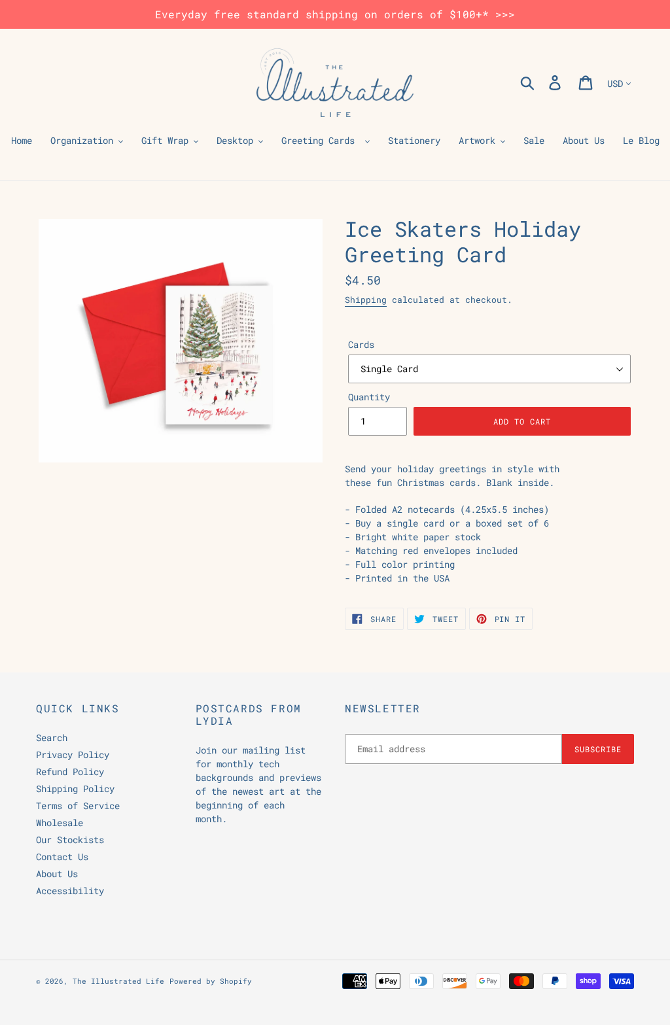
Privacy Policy (72, 754)
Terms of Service (78, 805)
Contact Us (62, 856)
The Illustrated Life (118, 981)
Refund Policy (70, 771)
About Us (57, 873)
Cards (361, 344)
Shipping (366, 299)
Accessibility (70, 890)
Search (51, 737)
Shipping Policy (75, 788)
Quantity (369, 397)
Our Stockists (70, 839)
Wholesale (59, 822)
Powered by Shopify (210, 981)
